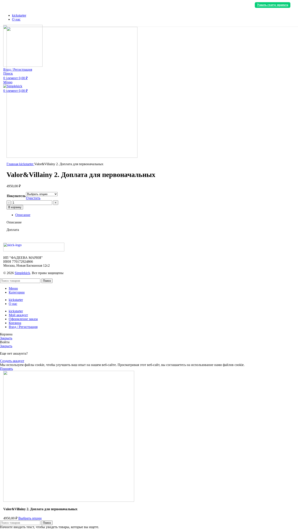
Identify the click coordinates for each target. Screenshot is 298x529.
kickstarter (26, 164)
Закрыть (6, 338)
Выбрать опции (30, 518)
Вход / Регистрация (23, 327)
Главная (13, 164)
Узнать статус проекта (272, 5)
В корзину (14, 207)
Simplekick (22, 273)
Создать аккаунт (12, 361)
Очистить (33, 198)
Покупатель (16, 196)
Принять (6, 369)
